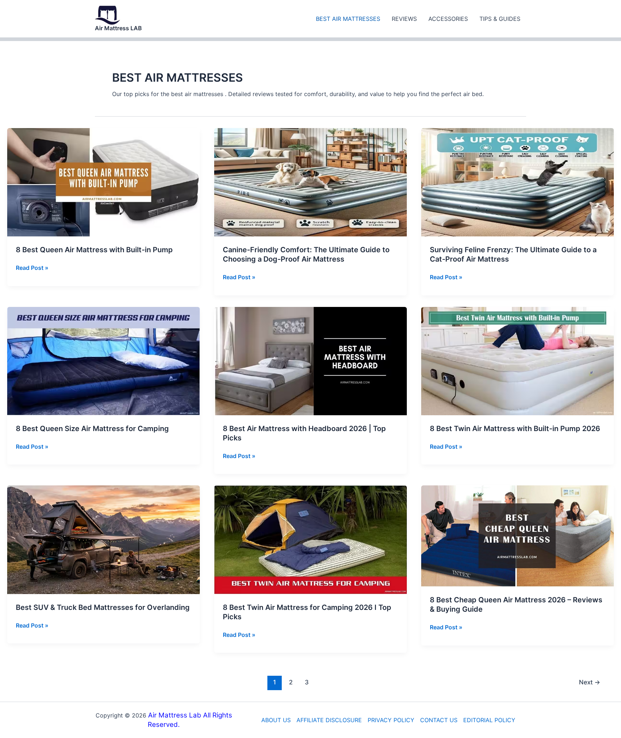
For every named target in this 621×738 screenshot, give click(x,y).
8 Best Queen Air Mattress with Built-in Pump (94, 249)
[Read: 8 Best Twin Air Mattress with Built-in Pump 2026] (517, 360)
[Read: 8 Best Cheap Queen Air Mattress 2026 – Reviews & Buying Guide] (517, 535)
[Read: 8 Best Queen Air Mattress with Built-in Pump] (103, 181)
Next (589, 682)
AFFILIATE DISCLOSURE (329, 720)
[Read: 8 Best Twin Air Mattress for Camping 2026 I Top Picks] (310, 539)
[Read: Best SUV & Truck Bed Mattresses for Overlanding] (103, 539)
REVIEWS (404, 18)
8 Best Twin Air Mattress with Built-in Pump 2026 (515, 428)
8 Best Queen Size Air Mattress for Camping (92, 428)
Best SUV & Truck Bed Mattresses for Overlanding (103, 607)
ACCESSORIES (448, 18)
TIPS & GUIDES (499, 18)
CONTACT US (438, 720)
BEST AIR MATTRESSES (348, 18)
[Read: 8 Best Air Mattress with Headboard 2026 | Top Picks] (310, 360)
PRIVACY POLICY (391, 720)
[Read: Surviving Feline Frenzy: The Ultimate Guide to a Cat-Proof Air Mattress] (517, 181)
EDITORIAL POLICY (489, 720)
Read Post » (32, 268)
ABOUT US (276, 720)
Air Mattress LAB (118, 28)
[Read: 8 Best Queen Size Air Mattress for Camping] (103, 360)
